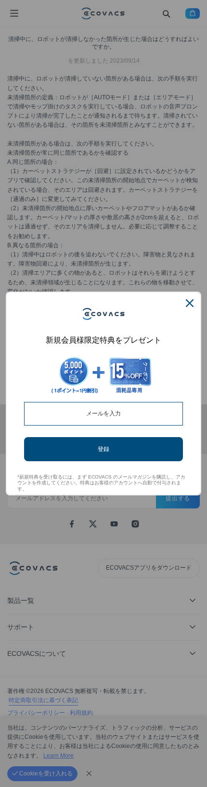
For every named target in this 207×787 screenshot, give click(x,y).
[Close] (189, 303)
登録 (103, 449)
